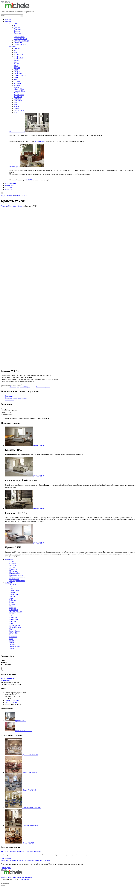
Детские (17, 31)
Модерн (20, 387)
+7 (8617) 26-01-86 (7, 195)
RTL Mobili (18, 97)
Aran (15, 52)
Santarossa (17, 99)
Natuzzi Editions (19, 91)
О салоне (8, 187)
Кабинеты (17, 33)
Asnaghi (16, 60)
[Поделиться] (4, 883)
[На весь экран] (6, 883)
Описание (9, 396)
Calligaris (17, 72)
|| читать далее (6, 858)
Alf (15, 50)
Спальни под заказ (43, 387)
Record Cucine (19, 95)
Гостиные (17, 29)
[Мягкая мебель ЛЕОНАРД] (14, 808)
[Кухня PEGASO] (14, 843)
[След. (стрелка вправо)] (4, 885)
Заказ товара (9, 400)
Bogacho (17, 68)
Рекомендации (10, 183)
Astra (15, 62)
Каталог (8, 21)
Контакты (8, 189)
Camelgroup (18, 73)
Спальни (17, 27)
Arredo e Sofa (18, 58)
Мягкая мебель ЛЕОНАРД (32, 808)
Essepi (16, 77)
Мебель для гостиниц (21, 44)
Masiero (16, 87)
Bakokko (17, 64)
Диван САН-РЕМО (30, 772)
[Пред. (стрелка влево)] (2, 885)
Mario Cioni (18, 83)
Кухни (16, 25)
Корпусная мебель (20, 39)
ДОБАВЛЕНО (38, 445)
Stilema (16, 106)
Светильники (19, 43)
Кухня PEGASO (28, 843)
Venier (16, 112)
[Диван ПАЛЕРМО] (14, 790)
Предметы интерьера (21, 41)
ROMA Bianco (40, 141)
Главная (8, 19)
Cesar (16, 70)
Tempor (16, 108)
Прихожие (17, 35)
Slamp (16, 104)
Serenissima (18, 101)
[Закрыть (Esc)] (2, 883)
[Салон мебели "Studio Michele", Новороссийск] (15, 8)
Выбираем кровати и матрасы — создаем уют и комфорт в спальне (25, 860)
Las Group (17, 81)
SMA (15, 102)
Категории (13, 23)
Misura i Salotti (19, 89)
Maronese (17, 85)
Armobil (16, 56)
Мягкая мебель (19, 37)
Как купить (9, 185)
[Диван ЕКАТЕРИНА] (14, 755)
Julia (15, 79)
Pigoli (16, 93)
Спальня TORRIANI (30, 825)
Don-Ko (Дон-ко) (20, 75)
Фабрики (12, 46)
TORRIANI (29, 180)
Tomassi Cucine (19, 110)
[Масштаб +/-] (8, 883)
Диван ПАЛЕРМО (29, 790)
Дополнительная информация (16, 398)
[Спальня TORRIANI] (14, 825)
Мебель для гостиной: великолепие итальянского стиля (21, 851)
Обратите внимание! (17, 132)
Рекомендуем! (14, 166)
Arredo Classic (19, 54)
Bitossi (16, 66)
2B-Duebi (17, 48)
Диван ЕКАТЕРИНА (30, 755)
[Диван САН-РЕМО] (14, 772)
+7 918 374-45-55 (21, 195)
